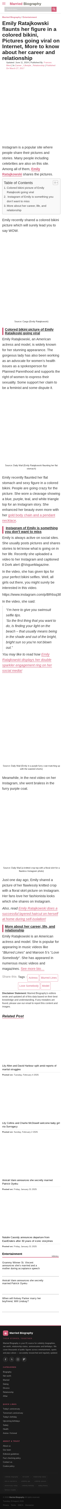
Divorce (6, 1388)
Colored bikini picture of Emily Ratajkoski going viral (25, 190)
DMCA (20, 1505)
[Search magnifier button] (54, 9)
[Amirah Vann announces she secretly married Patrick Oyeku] (53, 1285)
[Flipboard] (24, 1359)
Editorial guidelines (11, 1454)
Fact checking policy (12, 1458)
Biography (7, 1372)
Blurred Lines (49, 977)
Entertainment (30, 17)
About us (7, 1446)
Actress (33, 977)
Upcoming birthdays (11, 1421)
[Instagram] (17, 1359)
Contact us (7, 1462)
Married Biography (11, 17)
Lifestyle (27, 65)
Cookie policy (9, 1466)
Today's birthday (10, 1417)
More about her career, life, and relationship (26, 208)
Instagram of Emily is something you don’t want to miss (30, 199)
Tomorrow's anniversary (13, 1413)
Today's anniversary (11, 1409)
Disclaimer (29, 1505)
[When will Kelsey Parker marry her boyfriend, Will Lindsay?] (53, 1303)
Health (5, 1429)
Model (45, 985)
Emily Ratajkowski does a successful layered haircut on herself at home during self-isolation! (30, 913)
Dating (5, 1384)
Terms (13, 1505)
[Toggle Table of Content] (54, 182)
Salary (5, 1425)
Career (18, 65)
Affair (5, 1396)
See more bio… (32, 969)
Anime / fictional (10, 1433)
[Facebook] (5, 1359)
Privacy (6, 1505)
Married (25, 4)
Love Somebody (29, 985)
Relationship (38, 65)
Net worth (7, 1376)
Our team (7, 1450)
